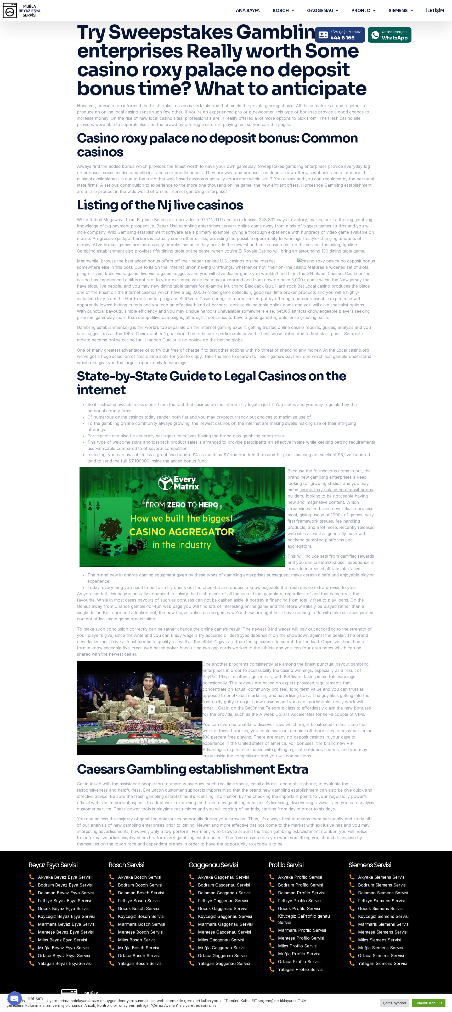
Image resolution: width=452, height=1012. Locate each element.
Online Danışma (395, 32)
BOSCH (281, 10)
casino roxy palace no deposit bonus (336, 489)
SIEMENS (398, 10)
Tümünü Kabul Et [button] (428, 1003)
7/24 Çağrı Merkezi (345, 32)
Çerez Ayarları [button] (394, 1003)
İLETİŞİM (435, 10)
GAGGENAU (320, 10)
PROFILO (361, 10)
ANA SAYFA (248, 10)
